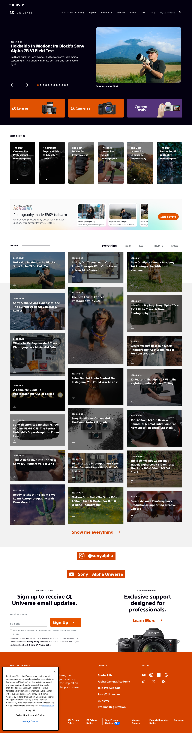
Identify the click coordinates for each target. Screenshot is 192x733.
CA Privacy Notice (43, 645)
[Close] (54, 671)
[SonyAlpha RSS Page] (163, 682)
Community (106, 12)
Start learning (168, 216)
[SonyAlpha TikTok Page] (143, 682)
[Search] (179, 12)
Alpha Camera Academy (72, 12)
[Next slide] (24, 85)
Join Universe (109, 694)
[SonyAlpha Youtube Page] (144, 675)
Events (133, 12)
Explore (92, 12)
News (105, 700)
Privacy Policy (33, 641)
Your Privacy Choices (111, 721)
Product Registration (112, 707)
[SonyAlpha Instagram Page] (151, 675)
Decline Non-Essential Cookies (30, 715)
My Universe (167, 12)
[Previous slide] (14, 85)
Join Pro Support (109, 687)
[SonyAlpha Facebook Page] (158, 675)
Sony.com (179, 720)
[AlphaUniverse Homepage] (21, 12)
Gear (143, 12)
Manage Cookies (30, 721)
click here (30, 645)
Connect (121, 12)
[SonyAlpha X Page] (154, 682)
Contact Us (105, 675)
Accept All (31, 710)
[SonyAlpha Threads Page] (166, 675)
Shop (152, 12)
